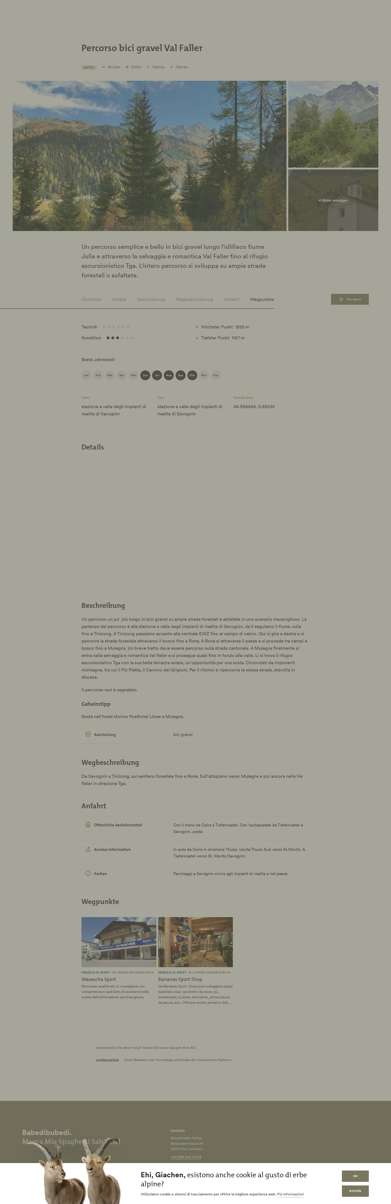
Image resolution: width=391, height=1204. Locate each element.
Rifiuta (355, 1191)
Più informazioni (290, 1194)
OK (355, 1176)
